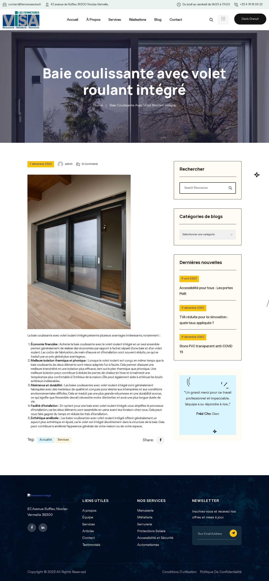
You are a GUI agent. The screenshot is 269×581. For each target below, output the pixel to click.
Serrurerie (144, 524)
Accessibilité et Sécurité (155, 538)
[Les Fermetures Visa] (21, 19)
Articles (88, 531)
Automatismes (148, 545)
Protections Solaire (151, 531)
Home (98, 105)
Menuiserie (145, 511)
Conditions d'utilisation (179, 572)
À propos (93, 20)
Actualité (46, 439)
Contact (176, 20)
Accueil (72, 20)
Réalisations (137, 20)
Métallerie (144, 517)
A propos (89, 511)
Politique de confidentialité (221, 572)
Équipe (87, 517)
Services (115, 20)
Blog (158, 20)
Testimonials (91, 545)
